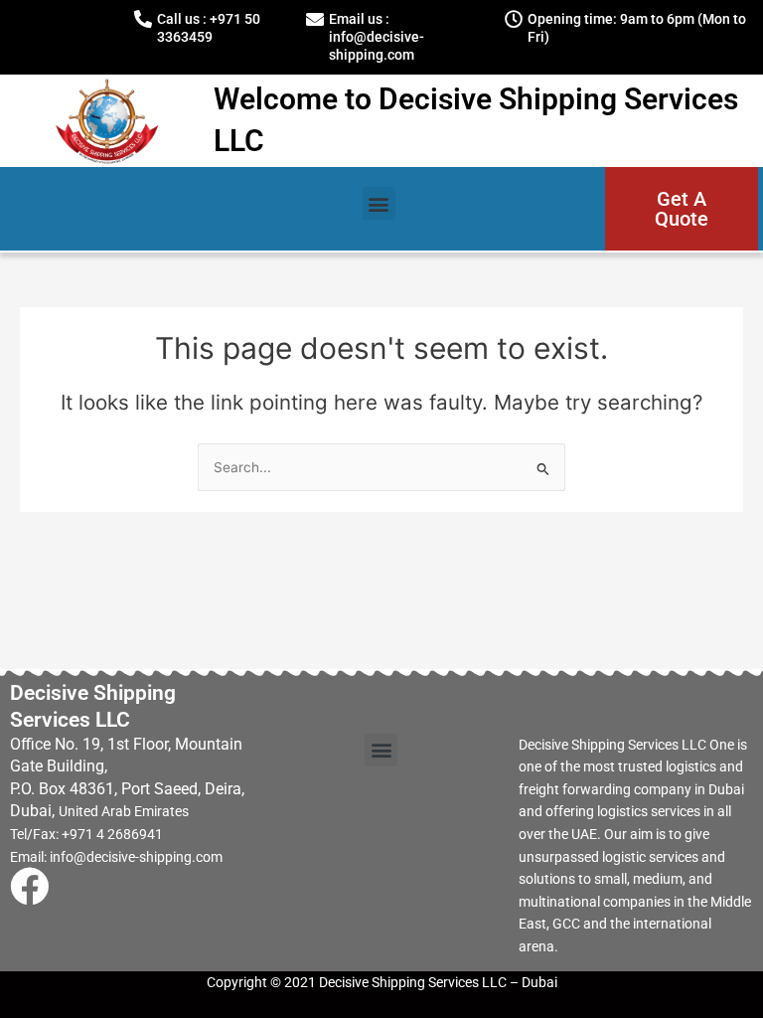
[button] (379, 203)
